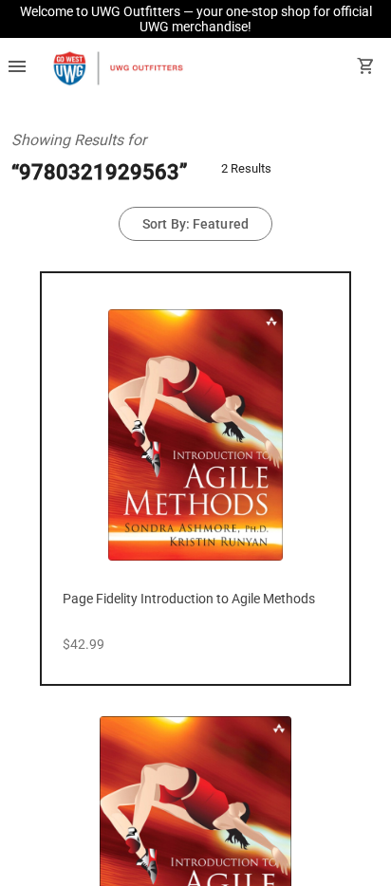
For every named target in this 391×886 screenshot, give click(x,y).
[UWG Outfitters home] (118, 68)
